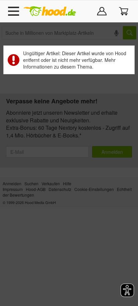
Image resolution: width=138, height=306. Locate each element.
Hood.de (49, 11)
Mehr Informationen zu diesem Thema (69, 63)
